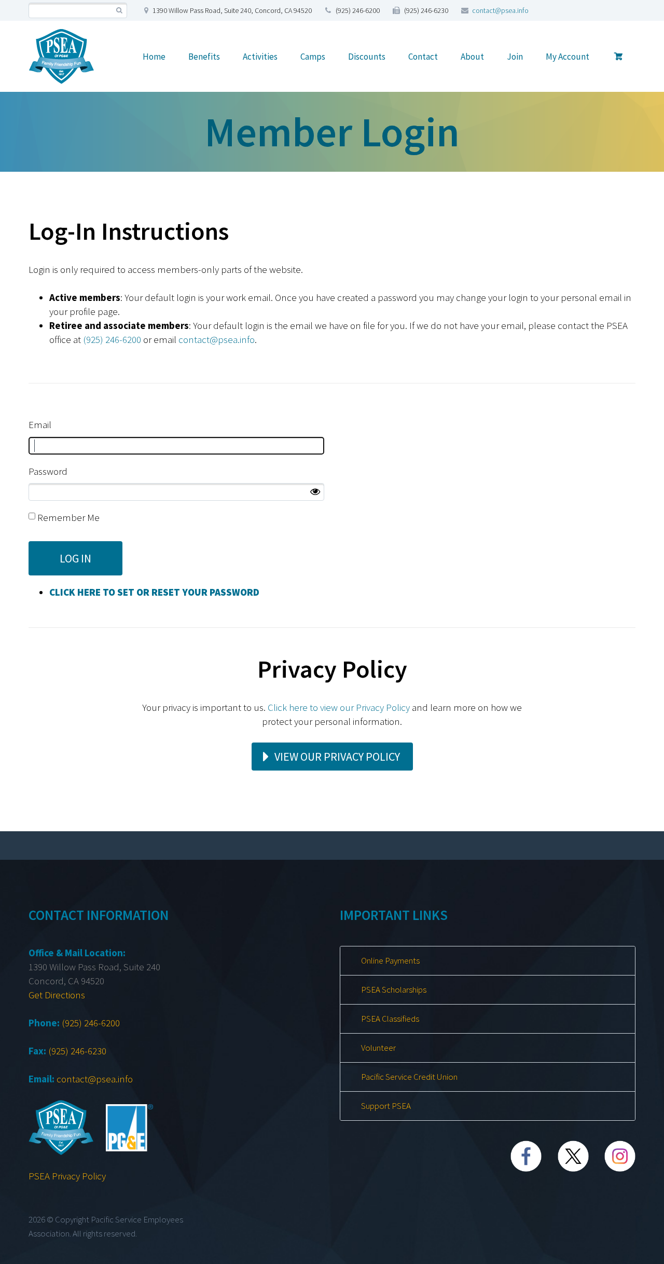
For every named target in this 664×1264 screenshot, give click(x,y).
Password (48, 471)
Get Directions (57, 994)
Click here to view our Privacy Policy (339, 707)
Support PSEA (386, 1105)
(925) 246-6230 (77, 1051)
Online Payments (390, 960)
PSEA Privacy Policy (67, 1176)
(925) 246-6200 (112, 339)
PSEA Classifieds (390, 1018)
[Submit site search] (119, 10)
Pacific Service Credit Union (409, 1076)
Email (40, 424)
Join (515, 56)
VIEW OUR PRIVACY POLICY (337, 756)
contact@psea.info (500, 10)
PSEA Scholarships (393, 989)
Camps (312, 56)
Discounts (366, 56)
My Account (567, 56)
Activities (260, 56)
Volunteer (378, 1047)
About (472, 56)
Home (154, 56)
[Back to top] (634, 1251)
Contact (423, 56)
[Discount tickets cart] (618, 56)
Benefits (204, 56)
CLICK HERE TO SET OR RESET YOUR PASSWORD (154, 592)
